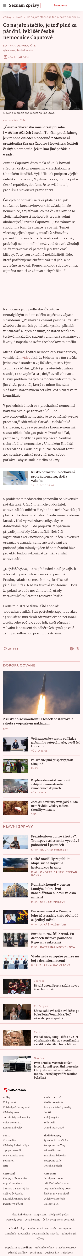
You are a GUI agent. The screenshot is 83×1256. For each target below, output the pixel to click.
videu (26, 357)
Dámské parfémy (18, 1253)
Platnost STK (51, 1204)
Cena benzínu (32, 1220)
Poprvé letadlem (12, 1184)
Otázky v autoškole (54, 1199)
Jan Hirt (48, 1113)
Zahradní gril (69, 1234)
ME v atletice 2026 (13, 1156)
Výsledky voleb (11, 1113)
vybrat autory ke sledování (16, 50)
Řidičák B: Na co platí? (56, 1194)
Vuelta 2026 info (53, 1103)
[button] (41, 86)
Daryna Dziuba (15, 45)
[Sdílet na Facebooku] (72, 649)
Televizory (67, 1253)
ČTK (33, 45)
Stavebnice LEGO (66, 1248)
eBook (12, 57)
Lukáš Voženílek (53, 924)
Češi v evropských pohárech (59, 1220)
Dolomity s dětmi (13, 1204)
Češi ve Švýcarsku (13, 1194)
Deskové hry (52, 1253)
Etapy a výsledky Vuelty (57, 1108)
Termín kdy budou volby (16, 1118)
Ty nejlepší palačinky (56, 1141)
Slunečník (10, 1234)
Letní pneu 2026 (53, 1179)
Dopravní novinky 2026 (57, 1189)
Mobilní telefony (44, 1248)
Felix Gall (49, 1123)
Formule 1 (8, 1161)
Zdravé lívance (52, 1151)
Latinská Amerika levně (16, 1199)
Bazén (31, 1229)
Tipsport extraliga (13, 1151)
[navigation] (5, 5)
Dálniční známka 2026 (56, 1184)
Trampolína (65, 1229)
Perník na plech (53, 1166)
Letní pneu (36, 1253)
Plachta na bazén (47, 1229)
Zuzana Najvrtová (55, 965)
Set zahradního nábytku (45, 1234)
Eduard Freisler (54, 849)
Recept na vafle (53, 1161)
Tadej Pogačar (52, 1118)
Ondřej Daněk (52, 872)
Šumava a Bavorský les (16, 1189)
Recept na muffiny (54, 1146)
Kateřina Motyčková (57, 947)
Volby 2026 (9, 1103)
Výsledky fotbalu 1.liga (16, 1146)
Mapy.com (40, 1215)
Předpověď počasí (59, 1215)
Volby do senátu (12, 1123)
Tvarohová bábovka (55, 1156)
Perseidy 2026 (14, 1220)
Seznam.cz (60, 5)
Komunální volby (13, 1128)
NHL (5, 1166)
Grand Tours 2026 (54, 1128)
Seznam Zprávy (52, 902)
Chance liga (9, 1141)
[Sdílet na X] (78, 649)
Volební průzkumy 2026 (16, 1108)
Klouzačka (24, 1234)
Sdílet (26, 57)
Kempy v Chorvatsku (15, 1179)
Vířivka (40, 1239)
